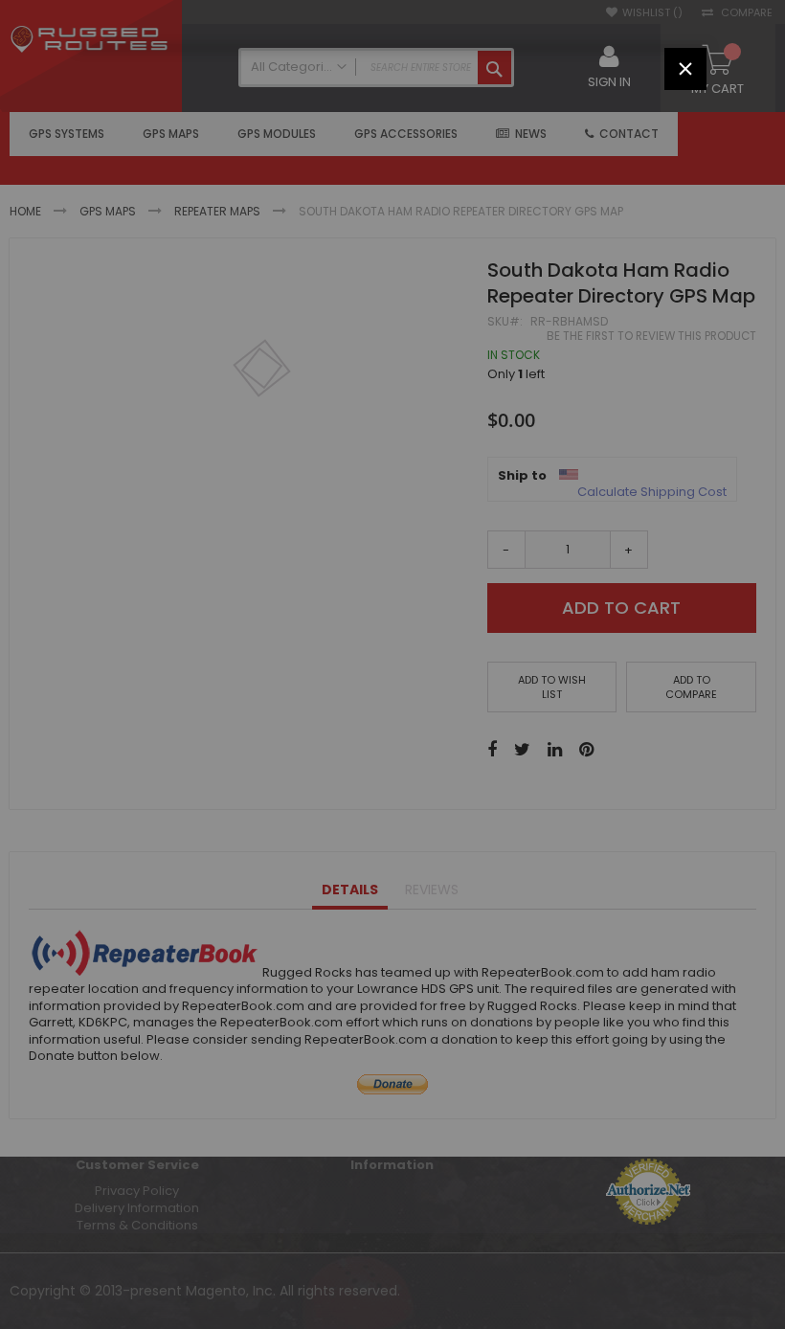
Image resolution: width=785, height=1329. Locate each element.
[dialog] (392, 664)
